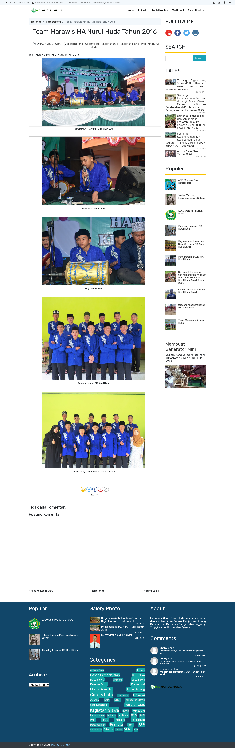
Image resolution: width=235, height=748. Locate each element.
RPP (142, 724)
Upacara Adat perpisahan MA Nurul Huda (191, 306)
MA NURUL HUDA (61, 744)
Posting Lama (151, 590)
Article (141, 670)
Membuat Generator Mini (180, 346)
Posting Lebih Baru (41, 590)
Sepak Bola (96, 729)
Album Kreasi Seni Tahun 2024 (188, 153)
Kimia (126, 711)
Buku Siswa (97, 679)
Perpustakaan (97, 724)
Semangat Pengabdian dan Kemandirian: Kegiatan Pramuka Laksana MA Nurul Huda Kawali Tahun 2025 (191, 122)
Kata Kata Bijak (99, 704)
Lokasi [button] (142, 10)
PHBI (142, 715)
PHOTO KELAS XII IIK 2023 (116, 635)
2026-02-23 (200, 655)
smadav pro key (169, 669)
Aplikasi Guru (97, 670)
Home (131, 10)
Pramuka (116, 724)
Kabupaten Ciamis (135, 700)
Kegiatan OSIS (110, 43)
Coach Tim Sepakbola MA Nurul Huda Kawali (191, 291)
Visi (136, 729)
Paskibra (120, 719)
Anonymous (167, 648)
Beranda (36, 21)
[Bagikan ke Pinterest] (100, 489)
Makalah (111, 715)
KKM (106, 700)
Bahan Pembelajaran (105, 675)
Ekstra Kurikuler (101, 689)
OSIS (134, 715)
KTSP (117, 700)
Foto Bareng (53, 21)
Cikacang (117, 679)
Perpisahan (138, 719)
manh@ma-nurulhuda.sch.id (49, 2)
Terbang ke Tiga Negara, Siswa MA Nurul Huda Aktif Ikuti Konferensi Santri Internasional (185, 85)
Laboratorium (97, 715)
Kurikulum (139, 710)
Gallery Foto (92, 43)
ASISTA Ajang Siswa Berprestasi (189, 181)
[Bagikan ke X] (89, 489)
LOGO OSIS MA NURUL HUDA (57, 619)
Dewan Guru (98, 684)
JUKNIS (94, 699)
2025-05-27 (200, 676)
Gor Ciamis (123, 695)
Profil (131, 724)
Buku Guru (138, 675)
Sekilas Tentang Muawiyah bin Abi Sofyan (191, 197)
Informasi (139, 695)
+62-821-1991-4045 (19, 2)
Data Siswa (138, 679)
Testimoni (178, 10)
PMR (92, 719)
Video (128, 729)
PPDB (105, 719)
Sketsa (119, 730)
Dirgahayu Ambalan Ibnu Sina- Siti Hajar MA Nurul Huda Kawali (191, 244)
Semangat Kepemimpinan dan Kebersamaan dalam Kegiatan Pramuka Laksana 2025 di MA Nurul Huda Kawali (185, 139)
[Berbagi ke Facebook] (94, 489)
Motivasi (124, 715)
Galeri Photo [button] (195, 10)
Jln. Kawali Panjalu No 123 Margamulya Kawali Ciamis (94, 2)
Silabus (109, 729)
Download (138, 684)
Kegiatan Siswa (130, 43)
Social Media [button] (159, 10)
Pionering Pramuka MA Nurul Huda (60, 650)
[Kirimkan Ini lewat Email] (83, 489)
